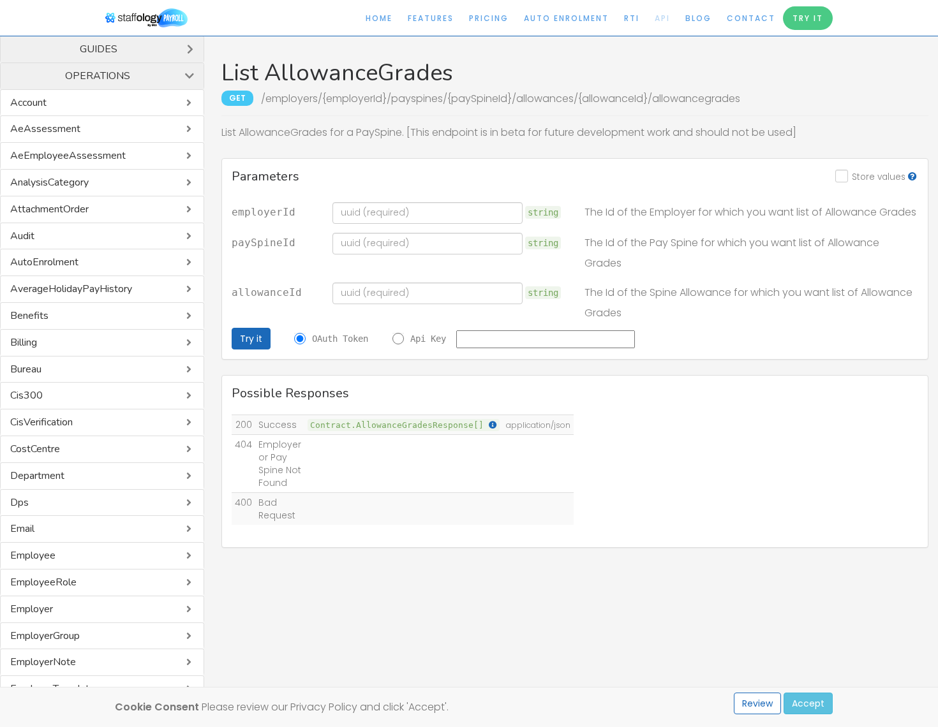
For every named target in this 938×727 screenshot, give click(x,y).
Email (22, 529)
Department (37, 476)
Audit (22, 236)
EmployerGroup (45, 636)
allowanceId (267, 292)
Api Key (428, 339)
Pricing (489, 18)
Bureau (25, 369)
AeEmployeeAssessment (68, 156)
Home (379, 18)
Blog (698, 18)
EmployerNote (43, 662)
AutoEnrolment (44, 262)
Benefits (29, 316)
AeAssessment (45, 129)
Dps (19, 503)
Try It (808, 18)
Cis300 (26, 395)
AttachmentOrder (49, 209)
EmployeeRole (43, 582)
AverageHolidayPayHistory (71, 289)
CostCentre (35, 449)
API (662, 18)
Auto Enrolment (566, 18)
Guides (98, 49)
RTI (631, 18)
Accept (808, 703)
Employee (33, 555)
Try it (251, 338)
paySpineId (263, 243)
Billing (23, 342)
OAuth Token (340, 339)
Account (28, 103)
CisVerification (41, 422)
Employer (31, 609)
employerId (263, 212)
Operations (97, 76)
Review (757, 703)
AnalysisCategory (49, 182)
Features (431, 18)
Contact (751, 18)
